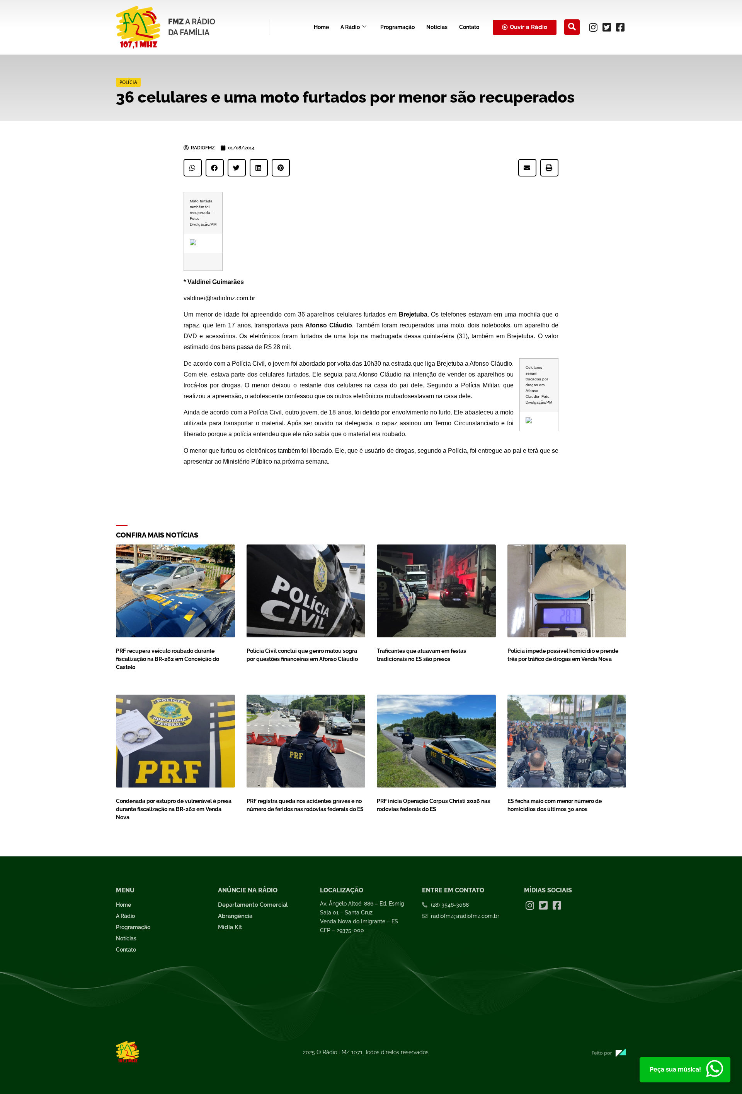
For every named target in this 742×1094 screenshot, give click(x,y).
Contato (469, 27)
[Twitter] (607, 27)
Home (321, 27)
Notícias (437, 27)
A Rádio (350, 27)
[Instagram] (593, 27)
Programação (397, 27)
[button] (572, 27)
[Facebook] (620, 27)
